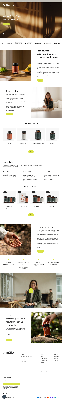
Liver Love (52, 143)
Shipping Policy (56, 356)
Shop (23, 5)
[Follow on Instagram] (6, 393)
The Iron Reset (24, 206)
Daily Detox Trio (52, 206)
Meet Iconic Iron (44, 358)
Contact (22, 354)
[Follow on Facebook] (3, 393)
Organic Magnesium (24, 143)
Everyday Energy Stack (38, 206)
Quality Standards (44, 360)
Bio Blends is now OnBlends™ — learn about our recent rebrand (31, 1)
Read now (9, 339)
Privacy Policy (56, 354)
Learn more (9, 114)
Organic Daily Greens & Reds (38, 143)
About (26, 5)
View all (31, 151)
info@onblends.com (24, 359)
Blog (32, 5)
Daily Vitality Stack (9, 206)
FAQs (29, 5)
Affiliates (42, 364)
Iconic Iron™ (10, 143)
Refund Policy (56, 358)
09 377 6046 (23, 361)
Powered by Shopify (11, 397)
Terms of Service (56, 360)
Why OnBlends (37, 5)
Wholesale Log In (44, 371)
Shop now (40, 80)
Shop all (42, 354)
